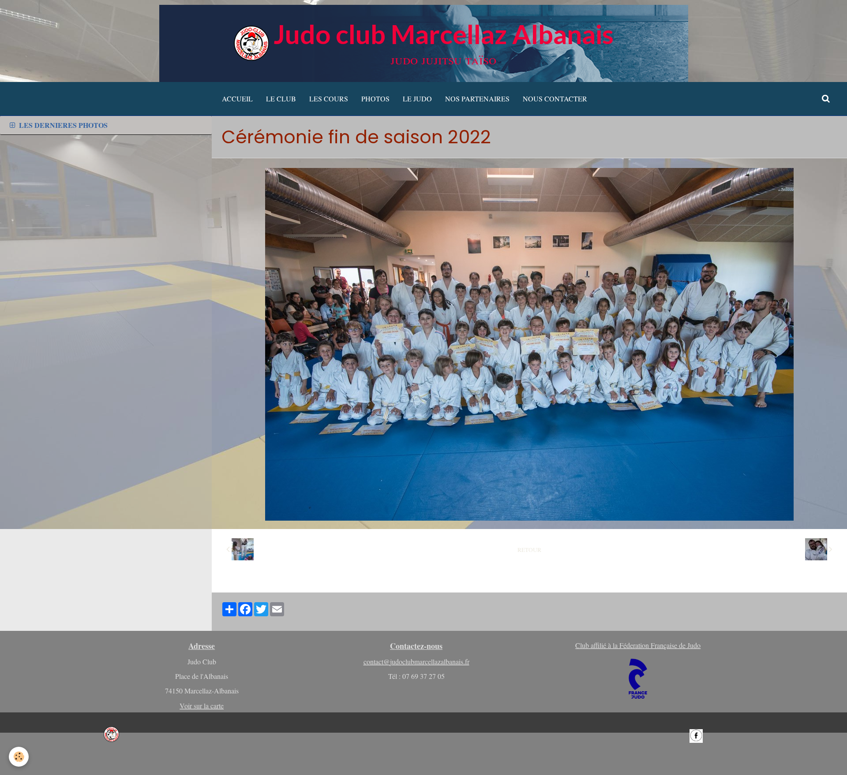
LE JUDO (417, 98)
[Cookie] (19, 757)
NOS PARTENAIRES (477, 98)
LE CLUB (281, 98)
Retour (529, 550)
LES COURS (328, 98)
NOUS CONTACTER (555, 98)
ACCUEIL (237, 98)
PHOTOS (375, 98)
